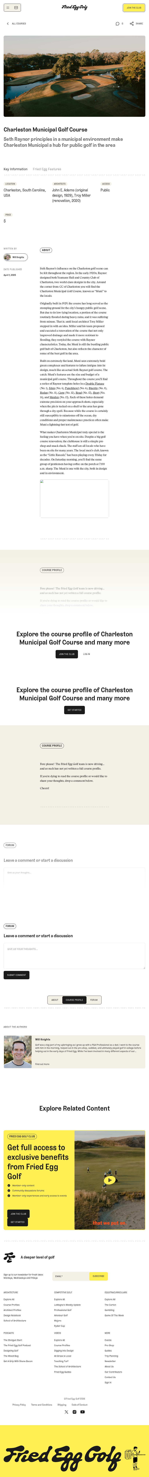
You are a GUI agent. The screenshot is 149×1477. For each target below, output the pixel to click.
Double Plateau (94, 384)
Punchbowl (72, 388)
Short (96, 393)
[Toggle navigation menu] (7, 7)
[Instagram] (74, 1412)
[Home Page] (74, 8)
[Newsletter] (16, 7)
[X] (66, 1412)
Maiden (54, 397)
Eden (52, 388)
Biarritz (93, 388)
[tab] (15, 169)
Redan (44, 393)
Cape (61, 393)
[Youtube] (82, 1412)
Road (79, 393)
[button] (136, 23)
